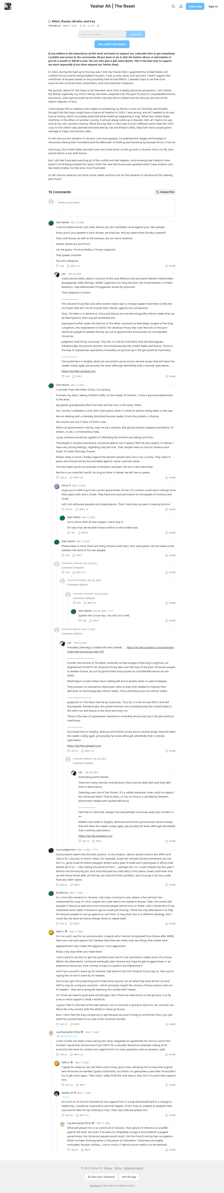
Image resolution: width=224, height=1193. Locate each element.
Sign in (213, 6)
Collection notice (133, 1168)
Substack (94, 1185)
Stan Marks (62, 222)
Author (66, 1097)
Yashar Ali (54, 25)
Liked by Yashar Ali (68, 1036)
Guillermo (62, 892)
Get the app (129, 1176)
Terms (117, 1168)
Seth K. (60, 931)
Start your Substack (103, 1176)
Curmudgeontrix (66, 849)
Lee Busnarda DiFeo (68, 1032)
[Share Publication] (180, 6)
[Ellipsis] (174, 222)
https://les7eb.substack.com (79, 371)
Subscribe (195, 6)
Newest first (167, 192)
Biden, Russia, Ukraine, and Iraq (73, 21)
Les (64, 273)
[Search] (173, 6)
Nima (65, 485)
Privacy (108, 1168)
